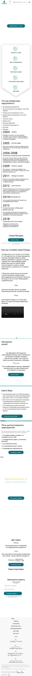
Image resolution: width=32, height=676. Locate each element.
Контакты (16, 633)
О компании (16, 623)
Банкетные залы (16, 626)
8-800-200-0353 (19, 559)
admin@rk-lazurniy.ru (16, 662)
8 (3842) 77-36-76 (16, 29)
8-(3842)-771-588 (19, 560)
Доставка (16, 631)
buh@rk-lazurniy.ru (16, 648)
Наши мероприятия (16, 628)
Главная (16, 621)
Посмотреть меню (16, 564)
